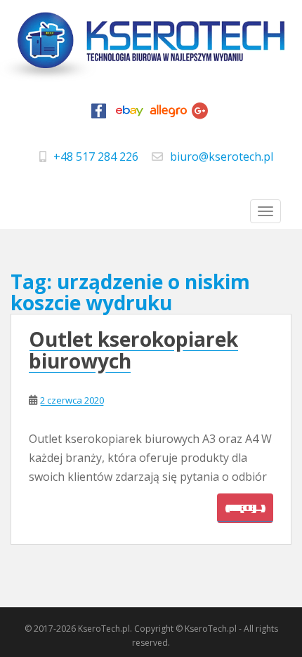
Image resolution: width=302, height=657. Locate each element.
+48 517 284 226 (95, 156)
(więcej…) (245, 508)
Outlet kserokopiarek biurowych (133, 350)
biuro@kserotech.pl (221, 156)
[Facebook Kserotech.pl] (99, 114)
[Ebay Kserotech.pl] (129, 114)
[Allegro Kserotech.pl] (168, 114)
